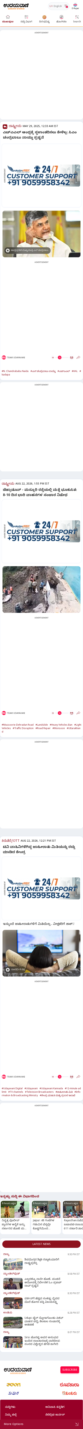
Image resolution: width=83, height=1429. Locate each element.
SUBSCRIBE (69, 1370)
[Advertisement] (41, 77)
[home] (16, 6)
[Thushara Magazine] (13, 1393)
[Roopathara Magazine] (69, 1384)
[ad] (43, 176)
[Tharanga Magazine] (13, 1384)
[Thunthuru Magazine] (69, 1393)
